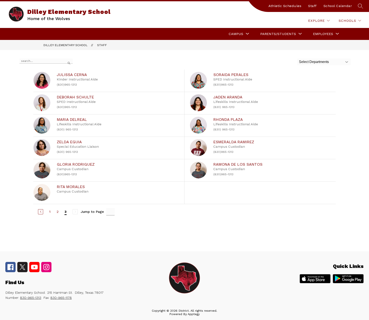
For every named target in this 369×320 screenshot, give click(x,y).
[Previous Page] (40, 211)
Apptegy (194, 314)
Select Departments (314, 62)
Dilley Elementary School (65, 45)
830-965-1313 (30, 298)
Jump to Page (92, 212)
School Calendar (338, 6)
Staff (312, 6)
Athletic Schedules (284, 6)
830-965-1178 (61, 298)
